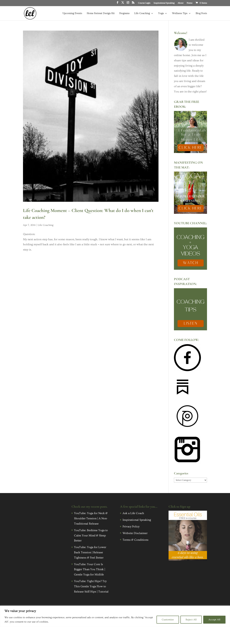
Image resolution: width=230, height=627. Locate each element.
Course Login (144, 3)
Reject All (191, 619)
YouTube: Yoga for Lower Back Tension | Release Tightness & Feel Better (90, 552)
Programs (124, 13)
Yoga (161, 13)
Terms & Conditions (135, 539)
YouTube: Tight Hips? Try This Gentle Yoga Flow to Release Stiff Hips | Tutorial (91, 586)
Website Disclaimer (135, 533)
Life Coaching (142, 13)
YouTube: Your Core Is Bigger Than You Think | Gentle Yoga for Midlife (89, 569)
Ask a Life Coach (133, 513)
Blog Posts (201, 13)
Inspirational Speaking (164, 3)
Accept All (214, 619)
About (180, 3)
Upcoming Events (72, 13)
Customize (168, 619)
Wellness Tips (179, 13)
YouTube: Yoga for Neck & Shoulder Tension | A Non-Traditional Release (91, 518)
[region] (115, 616)
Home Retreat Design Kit (101, 13)
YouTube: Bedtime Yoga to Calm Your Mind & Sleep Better (91, 535)
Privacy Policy (131, 526)
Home (189, 3)
